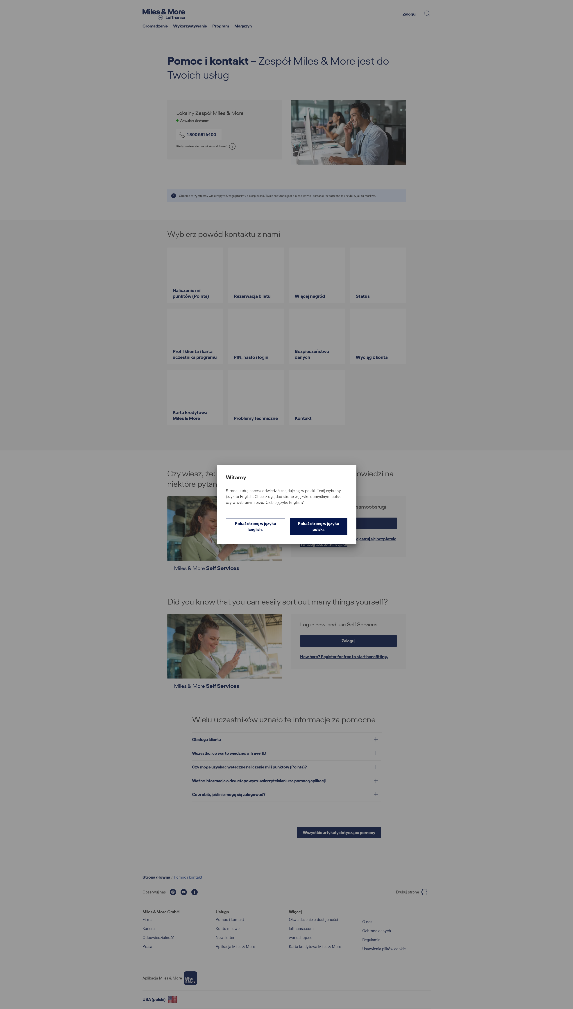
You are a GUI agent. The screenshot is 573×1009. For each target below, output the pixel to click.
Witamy (236, 477)
